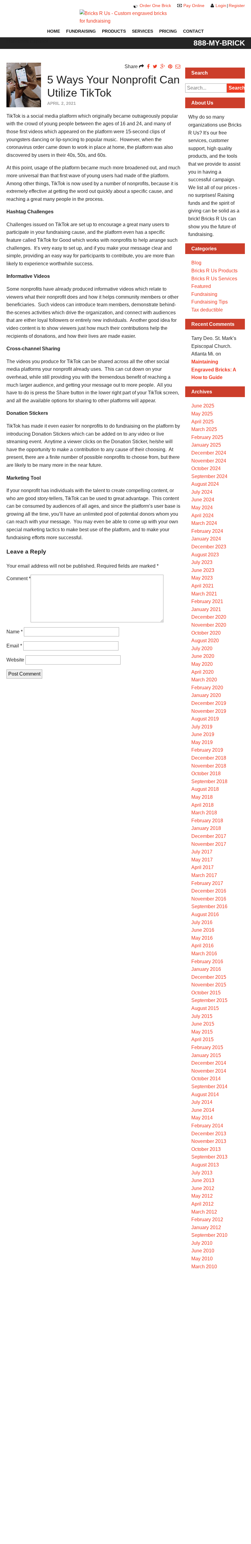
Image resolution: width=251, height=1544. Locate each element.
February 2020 (207, 687)
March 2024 (204, 523)
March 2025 (204, 429)
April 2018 (202, 805)
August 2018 (205, 789)
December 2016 (208, 891)
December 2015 (208, 977)
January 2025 (206, 445)
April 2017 (202, 867)
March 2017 (204, 875)
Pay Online (193, 5)
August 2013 (205, 1164)
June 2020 (202, 656)
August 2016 (205, 914)
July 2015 (201, 1016)
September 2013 (209, 1156)
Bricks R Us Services (214, 278)
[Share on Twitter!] (155, 66)
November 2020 (208, 625)
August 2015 (205, 1008)
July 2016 (201, 922)
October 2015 (206, 992)
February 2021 (207, 601)
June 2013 (202, 1180)
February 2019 (207, 750)
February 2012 (207, 1219)
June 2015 (202, 1023)
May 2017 (202, 859)
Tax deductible (207, 309)
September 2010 (209, 1235)
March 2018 (204, 812)
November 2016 (208, 898)
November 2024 (208, 460)
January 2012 (206, 1227)
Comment (18, 578)
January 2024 (206, 538)
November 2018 (208, 765)
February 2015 (207, 1047)
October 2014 (206, 1078)
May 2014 (202, 1117)
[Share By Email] (177, 66)
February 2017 (207, 883)
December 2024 (208, 452)
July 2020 (201, 648)
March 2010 (204, 1266)
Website (15, 659)
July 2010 (201, 1243)
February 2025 (207, 437)
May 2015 (202, 1031)
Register (237, 5)
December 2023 (208, 546)
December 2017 (208, 836)
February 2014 (207, 1125)
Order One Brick (155, 5)
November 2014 (208, 1071)
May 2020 (202, 664)
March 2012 (204, 1211)
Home (53, 31)
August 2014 (205, 1094)
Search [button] (237, 87)
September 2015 (209, 1000)
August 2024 (205, 484)
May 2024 (202, 507)
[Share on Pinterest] (170, 66)
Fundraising (81, 31)
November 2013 (208, 1141)
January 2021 (206, 609)
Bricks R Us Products (214, 270)
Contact (193, 31)
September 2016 (209, 906)
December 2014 (208, 1063)
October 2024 (206, 468)
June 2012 (202, 1188)
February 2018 (207, 820)
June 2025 (202, 405)
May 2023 (202, 577)
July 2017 (201, 851)
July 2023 (201, 562)
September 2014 (209, 1086)
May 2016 (202, 938)
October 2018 (206, 773)
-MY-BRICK (219, 43)
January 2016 (206, 969)
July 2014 (201, 1102)
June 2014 (202, 1110)
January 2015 (206, 1055)
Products (114, 31)
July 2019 (201, 726)
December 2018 (208, 758)
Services (142, 31)
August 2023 (205, 554)
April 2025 (202, 421)
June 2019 (202, 734)
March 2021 (204, 593)
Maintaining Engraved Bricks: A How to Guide (213, 369)
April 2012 (202, 1204)
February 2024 (207, 531)
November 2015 (208, 984)
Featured (201, 286)
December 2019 (208, 703)
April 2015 (202, 1039)
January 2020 (206, 695)
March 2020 (204, 679)
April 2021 (202, 585)
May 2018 (202, 797)
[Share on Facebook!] (148, 66)
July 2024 (201, 492)
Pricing (168, 31)
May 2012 (202, 1196)
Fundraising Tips (209, 301)
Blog (196, 262)
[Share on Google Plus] (162, 66)
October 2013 (206, 1149)
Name (14, 631)
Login (220, 5)
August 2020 (205, 640)
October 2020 (206, 633)
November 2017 (208, 844)
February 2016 (207, 961)
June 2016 (202, 930)
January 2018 (206, 828)
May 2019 (202, 742)
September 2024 (209, 476)
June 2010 (202, 1250)
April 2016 (202, 945)
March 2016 (204, 953)
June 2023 (202, 570)
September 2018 (209, 781)
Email (14, 645)
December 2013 (208, 1133)
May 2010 (202, 1258)
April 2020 (202, 672)
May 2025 (202, 413)
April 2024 (202, 515)
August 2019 (205, 718)
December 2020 (208, 617)
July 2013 (201, 1172)
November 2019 (208, 711)
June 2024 (202, 499)
